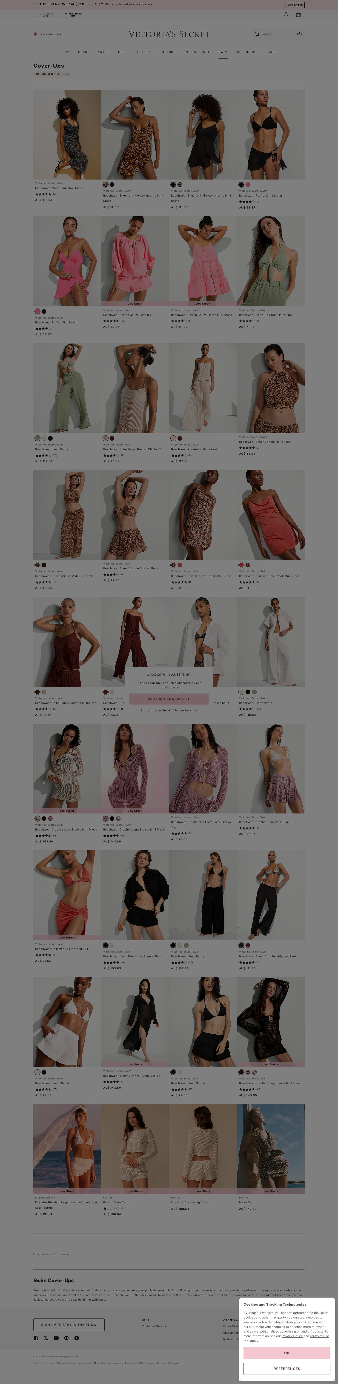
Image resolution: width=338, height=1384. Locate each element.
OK (287, 1353)
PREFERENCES (287, 1369)
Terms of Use (319, 1336)
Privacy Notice (292, 1336)
